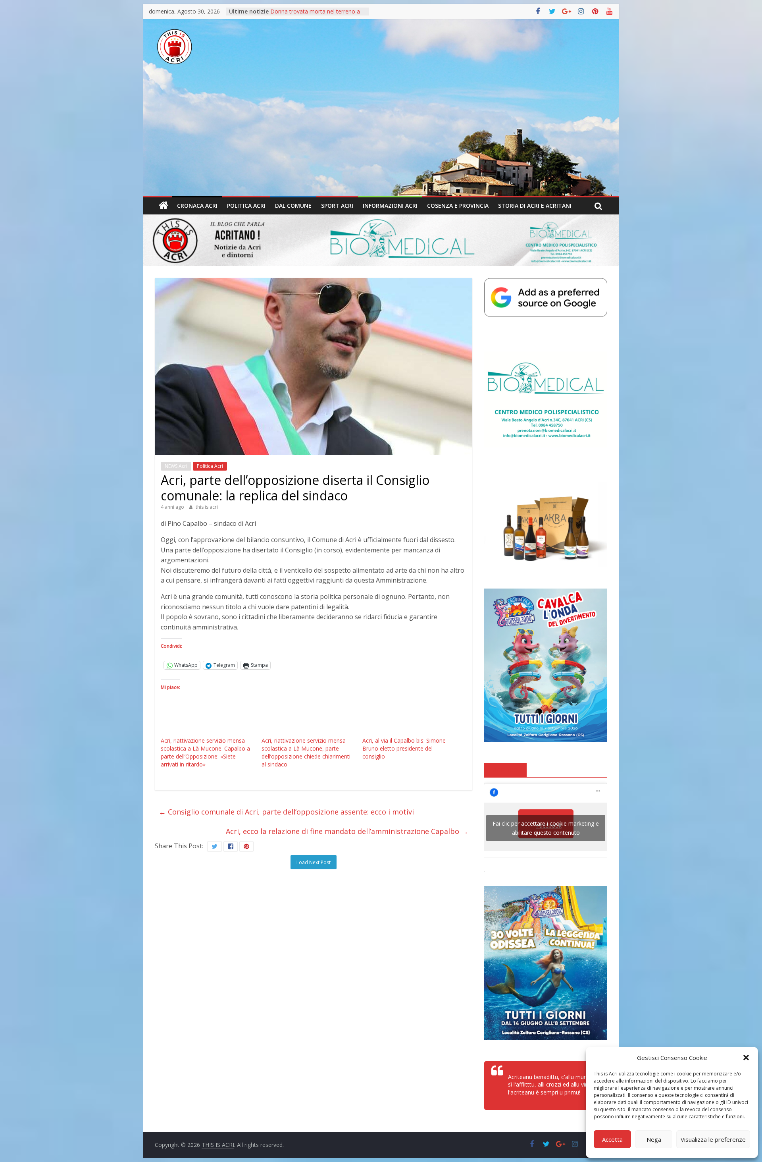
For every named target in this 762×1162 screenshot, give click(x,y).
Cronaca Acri (197, 205)
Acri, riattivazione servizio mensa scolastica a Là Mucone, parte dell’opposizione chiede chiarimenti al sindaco (306, 752)
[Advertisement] (381, 136)
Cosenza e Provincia (458, 205)
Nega (654, 1139)
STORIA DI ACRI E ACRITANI (535, 205)
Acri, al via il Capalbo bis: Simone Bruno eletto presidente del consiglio (404, 748)
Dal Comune (293, 205)
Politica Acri (246, 205)
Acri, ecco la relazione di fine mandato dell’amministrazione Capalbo (347, 831)
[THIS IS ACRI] (163, 205)
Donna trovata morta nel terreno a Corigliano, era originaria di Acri (315, 15)
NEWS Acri (176, 466)
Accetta (612, 1139)
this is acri (207, 507)
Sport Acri (337, 205)
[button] (746, 1058)
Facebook (505, 769)
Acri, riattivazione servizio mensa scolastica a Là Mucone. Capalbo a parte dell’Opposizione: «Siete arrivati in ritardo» (205, 752)
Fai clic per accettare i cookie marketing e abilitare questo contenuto (546, 828)
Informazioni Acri (390, 205)
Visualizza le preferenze (713, 1139)
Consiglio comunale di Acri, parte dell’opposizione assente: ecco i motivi (286, 811)
